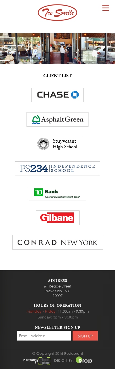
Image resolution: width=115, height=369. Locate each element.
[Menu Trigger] (105, 7)
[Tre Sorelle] (57, 12)
